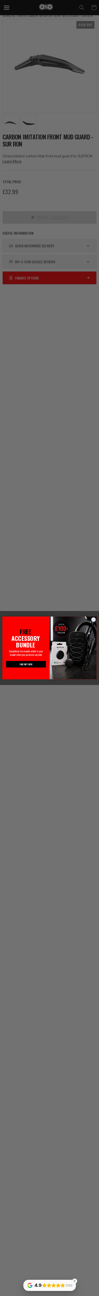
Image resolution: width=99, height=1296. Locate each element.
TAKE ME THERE (26, 664)
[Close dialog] (93, 620)
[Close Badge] (74, 1281)
